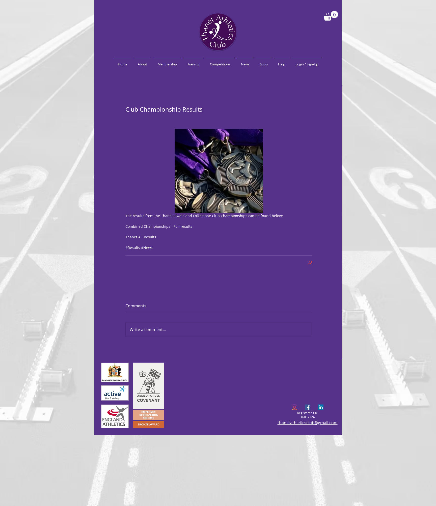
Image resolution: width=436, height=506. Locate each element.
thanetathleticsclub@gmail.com (308, 422)
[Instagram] (294, 407)
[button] (330, 16)
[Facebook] (307, 407)
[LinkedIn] (320, 407)
